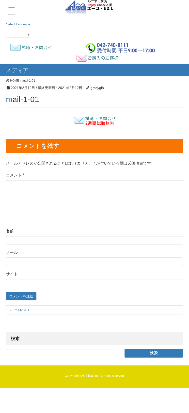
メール (12, 252)
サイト (12, 274)
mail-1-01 (22, 310)
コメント (15, 175)
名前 (10, 231)
